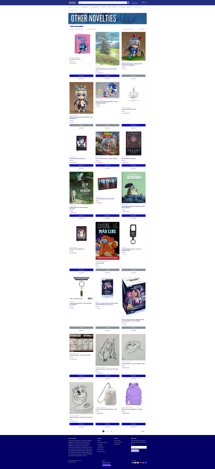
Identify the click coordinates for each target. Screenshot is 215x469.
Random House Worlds (73, 57)
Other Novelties (75, 10)
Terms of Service (118, 442)
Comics (70, 7)
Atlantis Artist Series (111, 7)
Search (99, 440)
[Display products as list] (144, 29)
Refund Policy (117, 444)
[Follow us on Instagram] (105, 463)
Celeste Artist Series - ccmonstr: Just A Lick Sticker (80, 417)
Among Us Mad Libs (100, 263)
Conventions (100, 446)
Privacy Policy (117, 440)
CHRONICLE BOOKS (72, 205)
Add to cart (81, 75)
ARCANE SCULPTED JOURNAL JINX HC (77, 158)
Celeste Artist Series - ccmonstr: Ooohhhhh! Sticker (133, 363)
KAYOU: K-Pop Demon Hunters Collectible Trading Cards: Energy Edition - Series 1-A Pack (107, 304)
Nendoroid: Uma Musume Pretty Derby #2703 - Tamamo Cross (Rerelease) (132, 64)
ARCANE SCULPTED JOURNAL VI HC (76, 249)
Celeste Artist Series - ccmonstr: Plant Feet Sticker (107, 369)
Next (143, 431)
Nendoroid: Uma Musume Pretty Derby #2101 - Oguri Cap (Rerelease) (80, 118)
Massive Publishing (73, 157)
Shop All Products (101, 451)
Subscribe (135, 450)
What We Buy (100, 449)
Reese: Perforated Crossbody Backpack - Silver (106, 409)
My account (135, 3)
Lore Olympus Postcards (74, 59)
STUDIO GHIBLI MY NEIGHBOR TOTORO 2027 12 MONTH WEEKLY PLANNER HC (133, 207)
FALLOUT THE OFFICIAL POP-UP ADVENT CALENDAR (106, 158)
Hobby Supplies (84, 7)
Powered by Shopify (72, 462)
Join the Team (100, 447)
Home (69, 10)
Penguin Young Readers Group (101, 261)
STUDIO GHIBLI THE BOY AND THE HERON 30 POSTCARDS (78, 208)
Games (76, 7)
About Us (129, 7)
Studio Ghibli (98, 67)
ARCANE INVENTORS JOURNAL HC (129, 158)
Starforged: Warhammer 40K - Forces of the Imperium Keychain (131, 249)
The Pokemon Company (126, 107)
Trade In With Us (137, 7)
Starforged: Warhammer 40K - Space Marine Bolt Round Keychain (80, 304)
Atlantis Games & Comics (74, 353)
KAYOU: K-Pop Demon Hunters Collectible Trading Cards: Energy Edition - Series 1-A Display (133, 320)
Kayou (97, 301)
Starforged (124, 247)
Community (100, 444)
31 (111, 431)
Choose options (133, 125)
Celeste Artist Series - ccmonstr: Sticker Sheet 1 (80, 355)
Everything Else (94, 7)
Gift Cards (103, 7)
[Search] (128, 2)
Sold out (133, 75)
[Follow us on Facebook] (103, 463)
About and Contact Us (102, 442)
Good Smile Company (126, 62)
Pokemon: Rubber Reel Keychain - (129, 109)
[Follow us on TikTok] (109, 463)
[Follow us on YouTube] (107, 463)
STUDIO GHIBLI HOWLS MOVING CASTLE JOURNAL (106, 69)
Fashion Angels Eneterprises (101, 407)
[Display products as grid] (142, 29)
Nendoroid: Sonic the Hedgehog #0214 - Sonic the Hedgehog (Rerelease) (107, 102)
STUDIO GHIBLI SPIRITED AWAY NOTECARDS (105, 198)
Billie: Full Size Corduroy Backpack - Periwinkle (132, 409)
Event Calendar (121, 7)
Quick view (81, 78)
